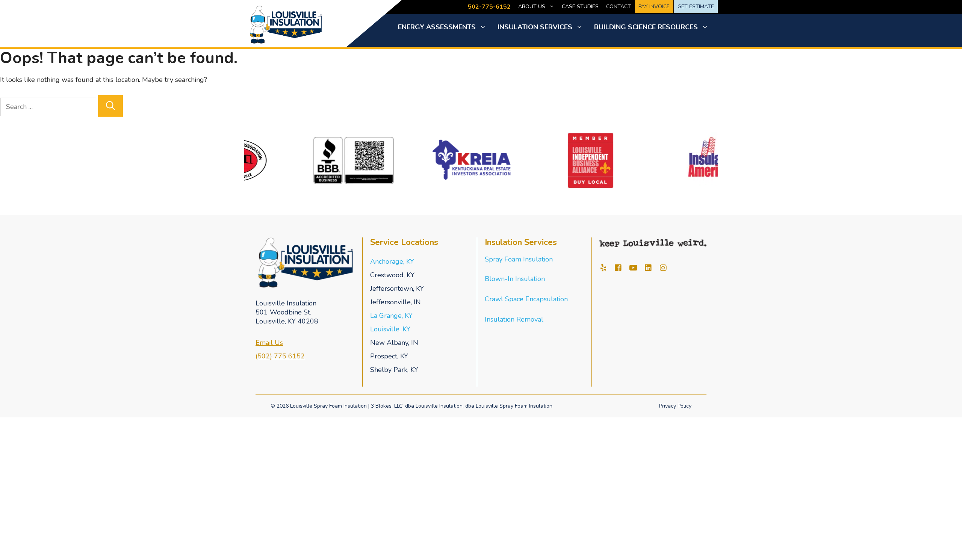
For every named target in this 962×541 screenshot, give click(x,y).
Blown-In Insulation (515, 278)
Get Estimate (696, 6)
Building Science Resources (646, 27)
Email (265, 342)
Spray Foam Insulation (519, 259)
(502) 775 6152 (280, 356)
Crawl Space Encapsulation (526, 299)
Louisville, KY (390, 329)
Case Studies (580, 6)
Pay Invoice (654, 6)
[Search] (110, 106)
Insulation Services (535, 27)
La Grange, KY (391, 315)
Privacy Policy (675, 406)
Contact (618, 6)
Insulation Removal (514, 319)
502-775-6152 (489, 7)
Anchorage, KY (392, 261)
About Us (531, 6)
